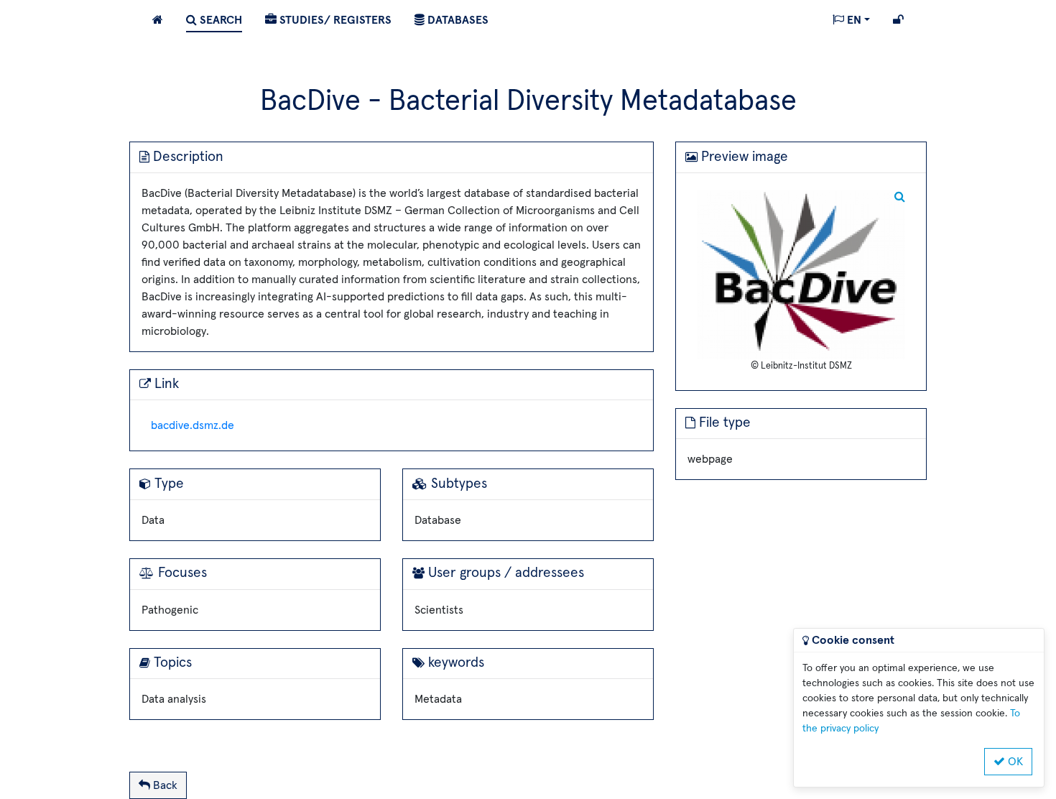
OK (1014, 761)
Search (219, 20)
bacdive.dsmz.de (192, 425)
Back (163, 785)
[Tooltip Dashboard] (157, 19)
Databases (456, 20)
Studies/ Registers (334, 20)
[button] (851, 19)
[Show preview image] (801, 274)
